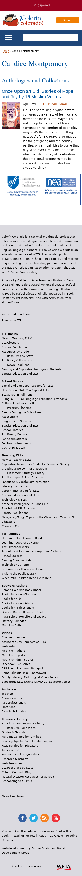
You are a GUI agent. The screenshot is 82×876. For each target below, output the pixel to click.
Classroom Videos (14, 637)
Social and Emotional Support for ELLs (27, 385)
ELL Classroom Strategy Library (23, 473)
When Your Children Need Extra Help (26, 578)
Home (5, 51)
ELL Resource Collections (19, 727)
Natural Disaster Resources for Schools (28, 776)
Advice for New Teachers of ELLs (24, 641)
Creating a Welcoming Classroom (24, 468)
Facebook (22, 818)
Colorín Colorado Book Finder (21, 590)
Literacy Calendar (14, 621)
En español (41, 5)
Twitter (33, 818)
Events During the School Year (22, 412)
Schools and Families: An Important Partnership (34, 551)
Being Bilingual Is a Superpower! (24, 672)
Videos (7, 633)
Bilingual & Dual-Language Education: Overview (34, 399)
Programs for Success (16, 421)
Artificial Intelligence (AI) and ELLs (25, 504)
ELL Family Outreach (15, 434)
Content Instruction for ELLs (20, 490)
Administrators (12, 698)
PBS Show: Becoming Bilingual (22, 668)
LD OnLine (57, 835)
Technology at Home (16, 564)
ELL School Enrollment (17, 394)
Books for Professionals (18, 607)
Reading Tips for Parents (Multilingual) (28, 741)
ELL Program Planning (16, 407)
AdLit (42, 835)
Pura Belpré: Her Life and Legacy (24, 616)
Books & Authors (15, 585)
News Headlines (13, 796)
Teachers (8, 693)
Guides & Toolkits (13, 732)
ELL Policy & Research (17, 360)
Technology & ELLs (14, 499)
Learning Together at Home (20, 542)
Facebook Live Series (16, 664)
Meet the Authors (13, 625)
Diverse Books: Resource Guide (23, 612)
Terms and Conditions (16, 314)
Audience (9, 689)
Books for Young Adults (17, 603)
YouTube (56, 818)
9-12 (43, 104)
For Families (11, 533)
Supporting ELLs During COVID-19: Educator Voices (36, 681)
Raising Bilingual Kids (16, 560)
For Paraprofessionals (16, 443)
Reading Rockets (24, 835)
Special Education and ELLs (20, 373)
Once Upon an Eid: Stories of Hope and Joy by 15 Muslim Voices (37, 94)
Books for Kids (11, 598)
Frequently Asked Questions (21, 754)
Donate (68, 20)
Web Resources (12, 763)
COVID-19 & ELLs (13, 447)
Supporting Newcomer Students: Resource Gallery (36, 464)
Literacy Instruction (15, 486)
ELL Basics (10, 333)
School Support (13, 381)
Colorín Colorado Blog (16, 772)
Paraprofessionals (14, 702)
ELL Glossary (10, 342)
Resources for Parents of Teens (22, 569)
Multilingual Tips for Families (21, 736)
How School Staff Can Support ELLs (25, 390)
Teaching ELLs (12, 455)
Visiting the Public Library (19, 573)
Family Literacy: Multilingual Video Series (30, 677)
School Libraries (12, 430)
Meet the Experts (13, 655)
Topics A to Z (10, 750)
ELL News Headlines (15, 364)
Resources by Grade (15, 351)
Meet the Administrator (17, 659)
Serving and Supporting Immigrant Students (31, 369)
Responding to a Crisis (17, 781)
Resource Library (15, 719)
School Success (12, 555)
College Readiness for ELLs (20, 403)
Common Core (11, 526)
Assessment (10, 416)
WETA (64, 867)
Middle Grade (58, 104)
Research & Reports (15, 758)
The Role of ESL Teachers (19, 508)
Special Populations (15, 347)
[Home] (23, 20)
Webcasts (8, 646)
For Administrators (14, 438)
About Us (17, 866)
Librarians (8, 707)
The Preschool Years (15, 547)
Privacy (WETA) (12, 320)
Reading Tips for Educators (20, 745)
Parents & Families (14, 711)
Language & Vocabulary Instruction (25, 481)
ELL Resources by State (17, 356)
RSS (44, 818)
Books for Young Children (19, 594)
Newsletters (34, 866)
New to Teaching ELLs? (17, 338)
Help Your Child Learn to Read (22, 538)
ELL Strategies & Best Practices (23, 477)
